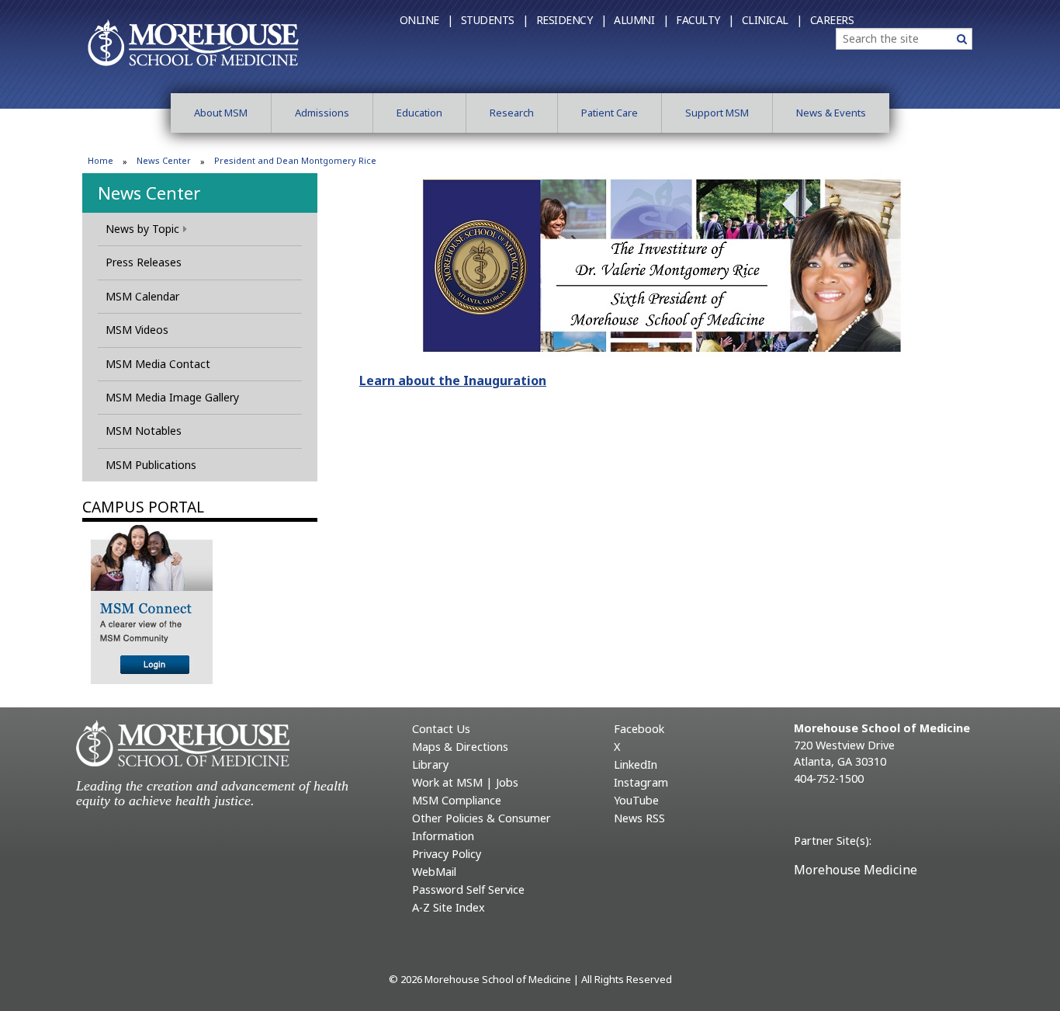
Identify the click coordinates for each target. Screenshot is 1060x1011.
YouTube (636, 800)
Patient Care (609, 113)
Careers (832, 19)
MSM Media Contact (158, 363)
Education (419, 113)
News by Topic (142, 228)
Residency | (571, 19)
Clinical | (772, 19)
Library (430, 764)
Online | (426, 19)
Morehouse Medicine (855, 869)
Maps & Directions (460, 746)
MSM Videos (137, 329)
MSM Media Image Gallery (172, 397)
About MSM (221, 113)
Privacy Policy (446, 853)
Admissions (322, 113)
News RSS (639, 818)
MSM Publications (151, 464)
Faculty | (705, 19)
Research (512, 113)
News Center (164, 160)
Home (100, 160)
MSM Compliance (456, 800)
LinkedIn (635, 764)
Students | (494, 19)
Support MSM (717, 113)
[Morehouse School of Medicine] (193, 41)
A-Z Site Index (448, 907)
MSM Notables (144, 430)
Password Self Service (468, 889)
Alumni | (641, 19)
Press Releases (144, 262)
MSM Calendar (142, 296)
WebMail (434, 871)
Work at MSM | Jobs (465, 782)
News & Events (831, 113)
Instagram (641, 782)
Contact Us (441, 728)
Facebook (639, 728)
